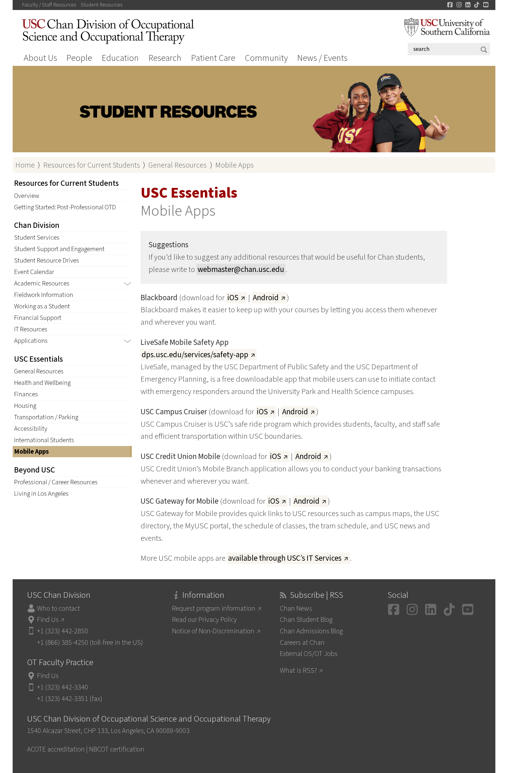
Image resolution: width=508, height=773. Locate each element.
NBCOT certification (116, 749)
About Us (40, 58)
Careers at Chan (302, 642)
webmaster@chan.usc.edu (241, 269)
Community (266, 58)
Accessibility (30, 428)
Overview (26, 196)
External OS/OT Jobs (308, 654)
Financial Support (37, 318)
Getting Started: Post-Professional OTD (65, 207)
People (79, 58)
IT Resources (30, 329)
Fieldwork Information (43, 295)
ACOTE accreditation (56, 749)
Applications (31, 340)
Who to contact (58, 608)
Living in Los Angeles (41, 493)
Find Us (48, 620)
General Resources (177, 165)
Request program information (213, 608)
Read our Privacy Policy (204, 620)
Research (164, 58)
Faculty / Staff (49, 5)
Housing (25, 405)
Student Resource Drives (46, 260)
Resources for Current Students (91, 165)
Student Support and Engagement (59, 249)
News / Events (322, 58)
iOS (232, 297)
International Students (44, 440)
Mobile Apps (234, 165)
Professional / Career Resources (56, 482)
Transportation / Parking (46, 417)
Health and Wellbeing (42, 383)
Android (266, 297)
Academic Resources (41, 283)
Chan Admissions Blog (311, 631)
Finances (26, 394)
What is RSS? (298, 670)
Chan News (296, 608)
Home (25, 165)
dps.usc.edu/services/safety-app (195, 354)
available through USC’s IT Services (285, 558)
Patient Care (213, 58)
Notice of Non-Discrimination (213, 631)
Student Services (36, 237)
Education (120, 58)
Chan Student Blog (306, 620)
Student (102, 5)
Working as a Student (42, 306)
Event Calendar (34, 272)
